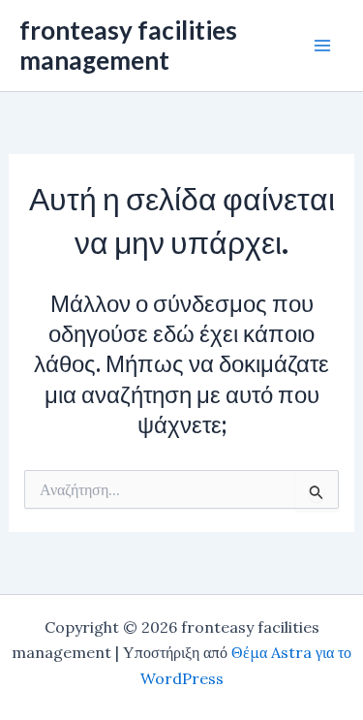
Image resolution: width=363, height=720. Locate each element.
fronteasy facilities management (128, 45)
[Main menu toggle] (322, 45)
